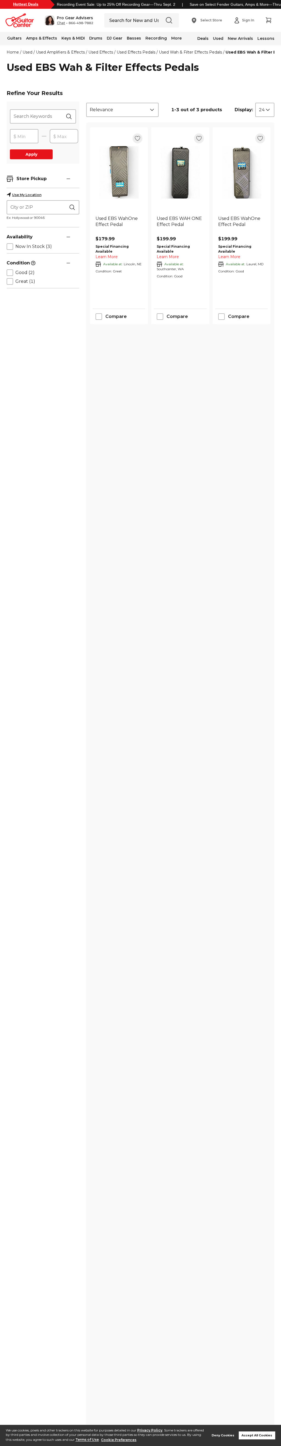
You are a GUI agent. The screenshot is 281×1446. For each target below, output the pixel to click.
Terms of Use (87, 1440)
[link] (118, 225)
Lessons (265, 38)
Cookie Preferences (118, 1440)
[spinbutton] (24, 136)
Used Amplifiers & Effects (60, 52)
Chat (61, 23)
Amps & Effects (41, 38)
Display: (244, 109)
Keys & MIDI (73, 38)
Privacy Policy (149, 1430)
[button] (69, 20)
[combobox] (122, 110)
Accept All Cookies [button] (256, 1435)
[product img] (119, 172)
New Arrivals (240, 38)
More (176, 38)
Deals (203, 38)
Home (13, 52)
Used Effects (100, 52)
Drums (95, 38)
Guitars (14, 38)
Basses (134, 38)
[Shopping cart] (268, 20)
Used (218, 38)
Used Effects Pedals (136, 52)
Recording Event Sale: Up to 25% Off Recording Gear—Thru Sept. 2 (116, 4)
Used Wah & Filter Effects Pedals (190, 52)
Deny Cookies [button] (223, 1435)
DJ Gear (114, 38)
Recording (156, 38)
